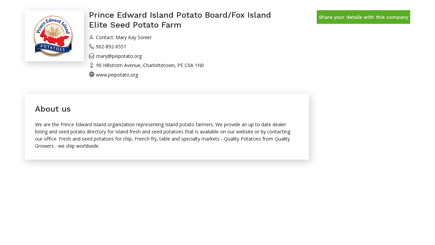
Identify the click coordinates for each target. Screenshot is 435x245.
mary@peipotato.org (119, 56)
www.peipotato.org (117, 74)
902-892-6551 (111, 46)
